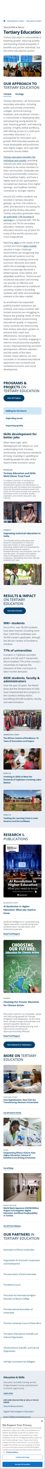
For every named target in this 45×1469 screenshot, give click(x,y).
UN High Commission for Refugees (19, 1361)
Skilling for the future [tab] (16, 411)
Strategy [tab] (19, 94)
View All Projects (14, 398)
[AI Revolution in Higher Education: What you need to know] (23, 871)
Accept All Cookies (22, 1464)
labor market (29, 246)
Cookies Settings (22, 1457)
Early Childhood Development (17, 1417)
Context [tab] (7, 94)
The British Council (12, 1284)
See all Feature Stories (12, 1113)
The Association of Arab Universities (20, 1274)
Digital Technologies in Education (19, 1411)
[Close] (42, 1421)
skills (16, 242)
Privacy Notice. (12, 1452)
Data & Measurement (13, 1406)
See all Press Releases (12, 1226)
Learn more (8, 1393)
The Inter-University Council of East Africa (22, 1323)
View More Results (14, 611)
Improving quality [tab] (14, 425)
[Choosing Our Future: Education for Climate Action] (23, 967)
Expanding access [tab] (14, 418)
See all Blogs (8, 1168)
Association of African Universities (19, 1249)
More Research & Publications (19, 1045)
